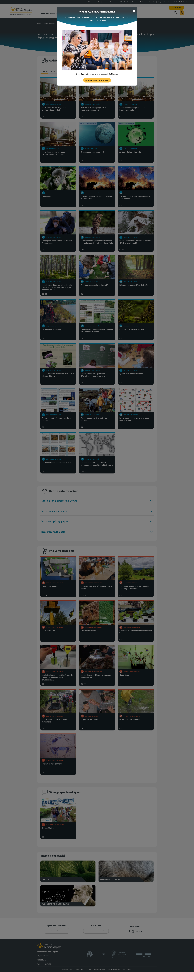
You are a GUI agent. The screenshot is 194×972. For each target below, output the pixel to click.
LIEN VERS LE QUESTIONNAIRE (97, 80)
